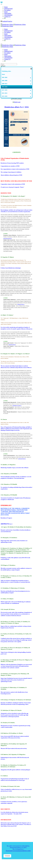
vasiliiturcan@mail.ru (22, 458)
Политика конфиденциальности (11, 838)
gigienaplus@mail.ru (12, 344)
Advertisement (16, 832)
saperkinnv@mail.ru (20, 304)
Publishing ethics (8, 831)
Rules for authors (21, 831)
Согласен (7, 855)
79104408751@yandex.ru (16, 405)
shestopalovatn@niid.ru (7, 238)
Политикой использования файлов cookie (18, 850)
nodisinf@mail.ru (7, 21)
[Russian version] (5, 18)
